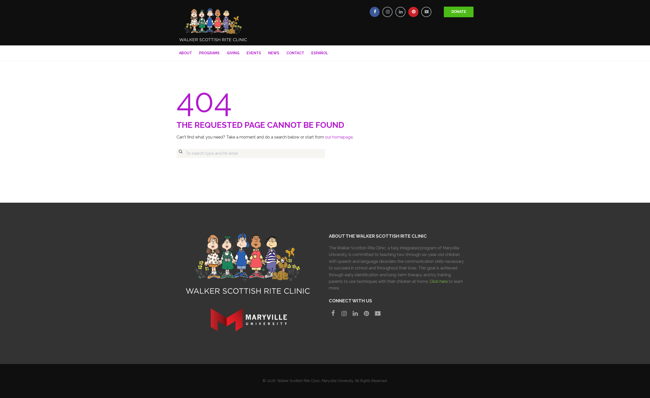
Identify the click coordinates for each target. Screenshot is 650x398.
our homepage (339, 137)
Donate (458, 12)
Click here (439, 281)
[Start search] (180, 153)
